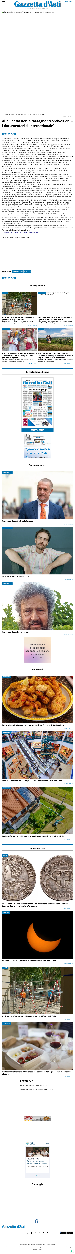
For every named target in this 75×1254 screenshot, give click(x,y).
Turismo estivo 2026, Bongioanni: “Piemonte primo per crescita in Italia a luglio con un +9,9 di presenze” (55, 355)
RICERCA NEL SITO (67, 2)
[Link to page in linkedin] (9, 134)
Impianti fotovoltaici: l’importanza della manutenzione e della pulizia (33, 836)
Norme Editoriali (50, 1247)
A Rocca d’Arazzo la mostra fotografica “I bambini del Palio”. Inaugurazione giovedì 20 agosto (19, 355)
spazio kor (27, 272)
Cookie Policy (68, 1247)
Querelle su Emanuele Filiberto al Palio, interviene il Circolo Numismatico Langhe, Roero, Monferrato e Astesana (35, 904)
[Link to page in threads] (14, 134)
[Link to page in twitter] (6, 134)
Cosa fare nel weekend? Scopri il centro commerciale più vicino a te (32, 780)
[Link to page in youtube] (35, 1232)
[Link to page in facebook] (3, 134)
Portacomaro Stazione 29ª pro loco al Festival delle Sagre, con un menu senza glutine (37, 1072)
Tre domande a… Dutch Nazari (15, 576)
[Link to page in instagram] (27, 1232)
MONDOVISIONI (17, 272)
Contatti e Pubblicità (15, 1247)
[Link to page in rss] (39, 1232)
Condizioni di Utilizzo (37, 1249)
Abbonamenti (25, 1247)
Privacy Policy (59, 1247)
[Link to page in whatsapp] (12, 134)
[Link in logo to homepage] (14, 1226)
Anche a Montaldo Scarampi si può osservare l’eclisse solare (29, 960)
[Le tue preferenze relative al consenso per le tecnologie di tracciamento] (72, 1251)
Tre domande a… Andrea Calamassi (17, 521)
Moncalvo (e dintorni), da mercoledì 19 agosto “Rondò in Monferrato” (55, 318)
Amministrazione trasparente (37, 1247)
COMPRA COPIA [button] (37, 430)
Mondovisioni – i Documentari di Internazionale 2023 (21, 232)
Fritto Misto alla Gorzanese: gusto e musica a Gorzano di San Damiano (33, 725)
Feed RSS (6, 1247)
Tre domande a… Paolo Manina (16, 632)
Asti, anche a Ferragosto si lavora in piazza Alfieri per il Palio (18, 318)
